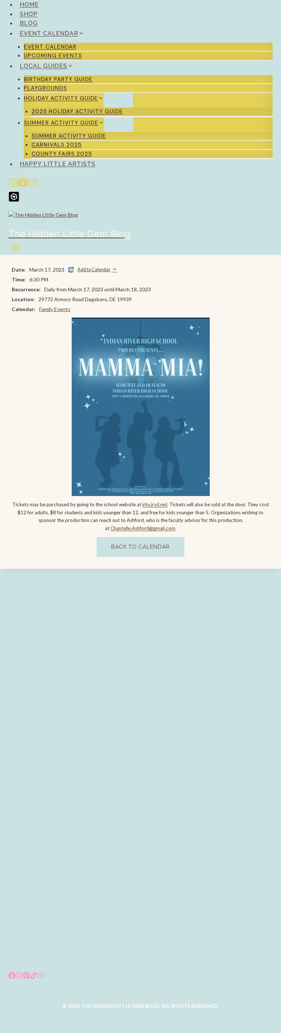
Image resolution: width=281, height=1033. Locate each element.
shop (29, 14)
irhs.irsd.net (154, 504)
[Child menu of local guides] (91, 68)
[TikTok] (33, 976)
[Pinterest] (26, 976)
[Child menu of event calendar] (102, 35)
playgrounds (45, 88)
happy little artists (57, 163)
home (29, 4)
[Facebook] (22, 183)
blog (29, 23)
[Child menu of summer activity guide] (118, 124)
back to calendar (140, 547)
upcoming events (53, 55)
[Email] (32, 183)
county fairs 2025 (61, 154)
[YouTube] (40, 976)
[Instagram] (13, 183)
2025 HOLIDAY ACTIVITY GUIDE (77, 111)
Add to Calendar (94, 269)
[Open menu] (15, 248)
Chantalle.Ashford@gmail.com (142, 528)
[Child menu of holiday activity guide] (118, 100)
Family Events (54, 309)
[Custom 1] (140, 197)
